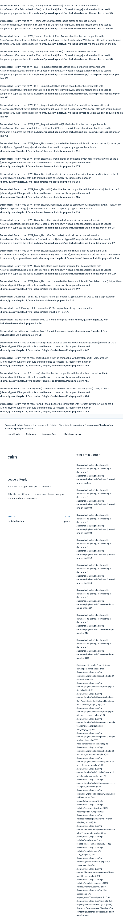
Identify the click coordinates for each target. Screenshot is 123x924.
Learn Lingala (14, 434)
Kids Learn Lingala (73, 434)
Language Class (49, 434)
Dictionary (31, 434)
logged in (26, 486)
